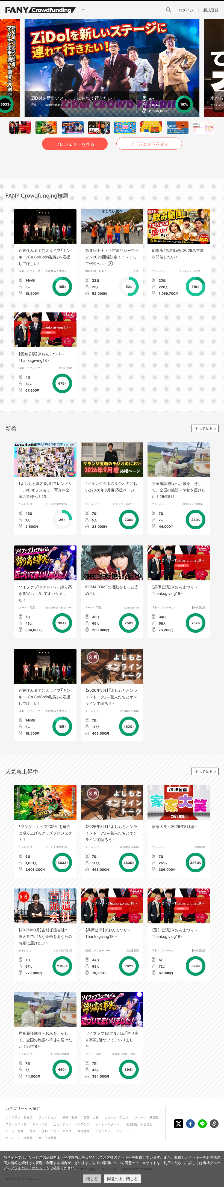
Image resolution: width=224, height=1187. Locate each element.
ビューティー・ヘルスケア (72, 1124)
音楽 (33, 1131)
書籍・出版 (91, 1117)
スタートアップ (15, 1124)
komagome (131, 607)
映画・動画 (70, 1117)
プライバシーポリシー (28, 1168)
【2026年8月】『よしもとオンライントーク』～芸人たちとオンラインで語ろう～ (111, 696)
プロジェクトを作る (75, 144)
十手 (136, 271)
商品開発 (84, 1131)
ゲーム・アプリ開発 (19, 1137)
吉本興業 (199, 847)
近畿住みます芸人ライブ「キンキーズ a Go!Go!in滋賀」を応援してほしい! (44, 256)
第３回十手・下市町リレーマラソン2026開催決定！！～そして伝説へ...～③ (112, 256)
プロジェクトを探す (149, 143)
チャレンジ (159, 271)
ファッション (48, 1117)
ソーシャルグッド (108, 1124)
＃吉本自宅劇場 (129, 711)
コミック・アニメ (117, 1117)
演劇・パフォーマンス (32, 271)
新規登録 (211, 10)
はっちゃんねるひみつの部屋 (196, 271)
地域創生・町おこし (97, 271)
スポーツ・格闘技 (147, 1117)
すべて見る (204, 428)
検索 (168, 10)
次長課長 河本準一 (194, 504)
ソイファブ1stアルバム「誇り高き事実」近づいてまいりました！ (45, 593)
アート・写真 (27, 607)
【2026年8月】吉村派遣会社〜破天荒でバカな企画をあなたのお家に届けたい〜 (45, 936)
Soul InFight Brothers (58, 607)
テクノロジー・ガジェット (114, 1131)
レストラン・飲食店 (19, 1117)
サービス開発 (48, 1137)
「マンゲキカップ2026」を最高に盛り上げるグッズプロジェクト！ (45, 833)
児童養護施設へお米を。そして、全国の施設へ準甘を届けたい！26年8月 (178, 490)
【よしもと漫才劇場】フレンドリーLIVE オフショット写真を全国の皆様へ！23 (45, 490)
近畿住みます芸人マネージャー (64, 271)
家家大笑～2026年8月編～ (175, 826)
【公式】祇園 (65, 368)
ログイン (186, 10)
